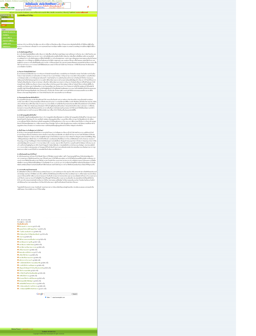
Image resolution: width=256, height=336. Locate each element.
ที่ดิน (53, 1)
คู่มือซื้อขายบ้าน (7, 43)
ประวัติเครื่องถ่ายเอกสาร (26, 257)
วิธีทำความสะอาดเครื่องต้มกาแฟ (28, 239)
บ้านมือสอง (38, 1)
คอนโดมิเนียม (24, 1)
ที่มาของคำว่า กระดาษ (25, 226)
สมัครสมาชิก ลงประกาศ (9, 32)
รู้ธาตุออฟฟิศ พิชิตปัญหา (26, 281)
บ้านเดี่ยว (31, 1)
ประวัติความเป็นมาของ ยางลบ (28, 247)
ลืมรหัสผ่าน (6, 35)
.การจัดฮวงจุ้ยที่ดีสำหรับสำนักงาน (28, 288)
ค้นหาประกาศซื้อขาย (8, 40)
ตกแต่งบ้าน (59, 1)
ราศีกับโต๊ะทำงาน (24, 276)
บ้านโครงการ (16, 1)
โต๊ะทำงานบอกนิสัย (24, 270)
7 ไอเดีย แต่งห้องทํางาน (26, 231)
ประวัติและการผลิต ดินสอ (26, 244)
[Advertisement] (8, 79)
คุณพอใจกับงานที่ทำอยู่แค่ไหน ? (28, 229)
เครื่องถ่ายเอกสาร (24, 250)
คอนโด (2, 1)
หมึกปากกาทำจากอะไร (25, 260)
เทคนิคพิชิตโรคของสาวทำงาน (28, 283)
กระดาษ (21, 237)
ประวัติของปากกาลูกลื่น (25, 242)
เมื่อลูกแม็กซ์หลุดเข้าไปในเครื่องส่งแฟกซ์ (31, 268)
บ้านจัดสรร (8, 1)
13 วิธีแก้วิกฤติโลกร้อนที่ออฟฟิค (28, 273)
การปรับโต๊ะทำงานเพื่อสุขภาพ (27, 265)
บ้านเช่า (44, 1)
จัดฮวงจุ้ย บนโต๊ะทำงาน (26, 252)
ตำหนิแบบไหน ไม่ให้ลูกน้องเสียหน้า (29, 234)
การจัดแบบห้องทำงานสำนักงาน (28, 286)
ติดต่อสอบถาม (6, 46)
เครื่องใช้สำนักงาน (24, 255)
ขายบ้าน (48, 1)
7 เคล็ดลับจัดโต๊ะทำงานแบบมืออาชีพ (29, 263)
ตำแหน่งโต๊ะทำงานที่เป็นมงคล (28, 278)
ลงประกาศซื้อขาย (7, 37)
